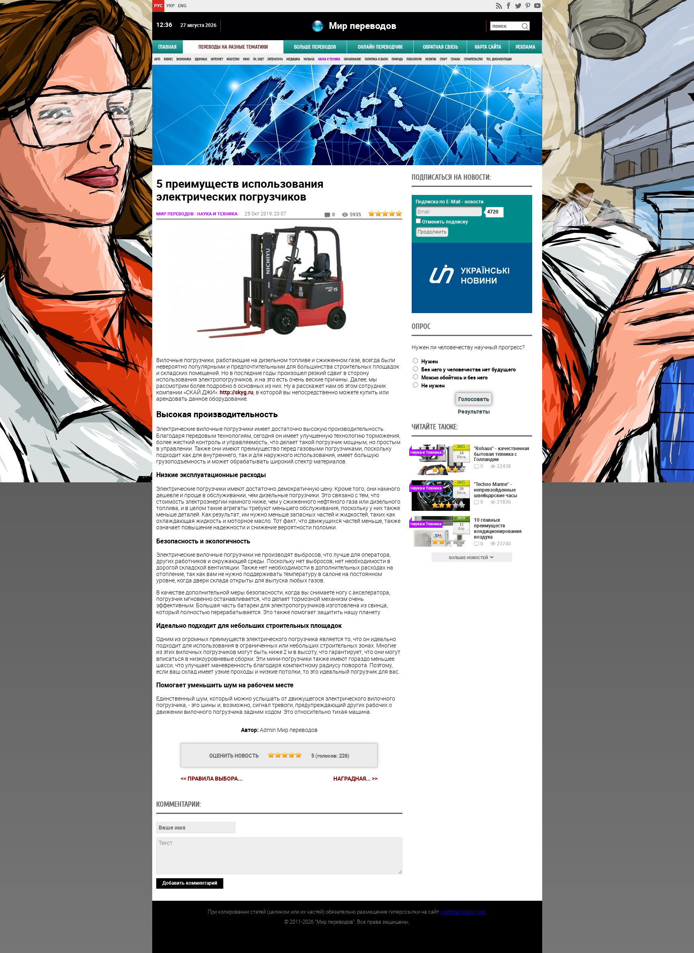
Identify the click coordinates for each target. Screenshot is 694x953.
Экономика (183, 59)
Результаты (474, 411)
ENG (182, 5)
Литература (275, 59)
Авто (157, 59)
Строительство (473, 59)
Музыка (309, 59)
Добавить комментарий (189, 882)
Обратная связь (440, 47)
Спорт (443, 59)
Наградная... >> (355, 778)
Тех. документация (499, 59)
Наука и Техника (329, 59)
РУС (158, 5)
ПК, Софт (258, 59)
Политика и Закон (376, 59)
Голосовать (473, 399)
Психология (414, 59)
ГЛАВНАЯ (167, 47)
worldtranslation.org (462, 911)
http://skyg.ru (236, 392)
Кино (246, 59)
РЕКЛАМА (525, 47)
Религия (430, 59)
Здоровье (201, 59)
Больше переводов (315, 47)
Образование (352, 59)
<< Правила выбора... (212, 778)
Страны (455, 59)
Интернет (217, 59)
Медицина (293, 59)
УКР (170, 5)
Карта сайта (488, 47)
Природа (397, 59)
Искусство (233, 59)
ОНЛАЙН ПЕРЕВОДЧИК (380, 47)
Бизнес (168, 59)
